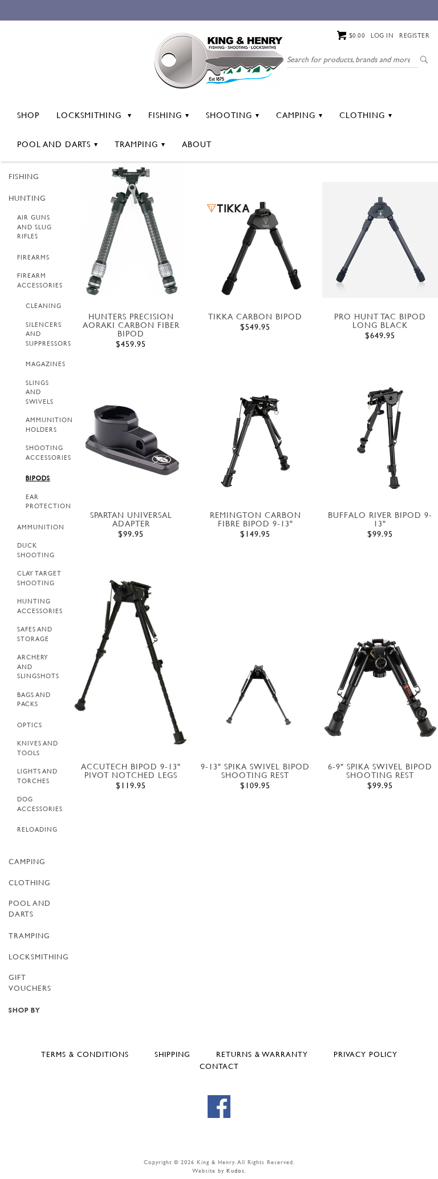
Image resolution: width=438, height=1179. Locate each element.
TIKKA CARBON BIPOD (255, 316)
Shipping (172, 1054)
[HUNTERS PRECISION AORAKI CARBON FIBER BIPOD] (131, 229)
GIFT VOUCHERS (30, 983)
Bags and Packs (34, 699)
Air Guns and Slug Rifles (34, 227)
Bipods (38, 478)
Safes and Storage (34, 634)
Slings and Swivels (40, 392)
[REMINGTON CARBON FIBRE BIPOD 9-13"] (255, 441)
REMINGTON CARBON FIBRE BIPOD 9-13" (255, 519)
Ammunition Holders (49, 424)
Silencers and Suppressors (48, 334)
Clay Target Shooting (39, 578)
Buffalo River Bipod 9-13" (380, 519)
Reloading (37, 829)
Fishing (165, 115)
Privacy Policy (366, 1054)
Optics (29, 725)
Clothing (362, 115)
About (197, 144)
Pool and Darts (54, 144)
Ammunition (40, 527)
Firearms (33, 257)
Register (414, 35)
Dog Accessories (40, 804)
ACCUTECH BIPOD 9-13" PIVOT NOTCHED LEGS (131, 770)
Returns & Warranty (262, 1054)
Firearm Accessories (40, 280)
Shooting (229, 115)
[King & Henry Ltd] (219, 59)
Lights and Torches (37, 776)
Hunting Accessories (40, 606)
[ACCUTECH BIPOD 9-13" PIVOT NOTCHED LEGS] (131, 663)
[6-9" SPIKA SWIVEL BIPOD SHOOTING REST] (380, 685)
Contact (219, 1066)
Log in (382, 35)
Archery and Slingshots (38, 666)
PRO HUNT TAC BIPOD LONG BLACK (380, 320)
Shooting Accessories (48, 452)
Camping (295, 115)
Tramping (136, 144)
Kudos (235, 1170)
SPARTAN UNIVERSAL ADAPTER (131, 519)
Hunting (27, 198)
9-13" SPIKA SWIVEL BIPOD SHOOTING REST (255, 770)
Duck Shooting (36, 550)
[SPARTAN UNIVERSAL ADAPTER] (131, 438)
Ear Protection (48, 501)
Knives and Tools (37, 748)
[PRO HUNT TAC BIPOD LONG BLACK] (380, 240)
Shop (28, 115)
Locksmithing (90, 115)
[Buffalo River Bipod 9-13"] (380, 438)
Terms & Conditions (85, 1054)
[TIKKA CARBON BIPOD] (255, 248)
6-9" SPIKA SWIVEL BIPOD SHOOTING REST (380, 770)
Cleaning (44, 305)
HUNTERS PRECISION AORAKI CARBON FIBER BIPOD (131, 324)
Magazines (46, 363)
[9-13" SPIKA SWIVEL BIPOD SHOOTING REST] (255, 690)
